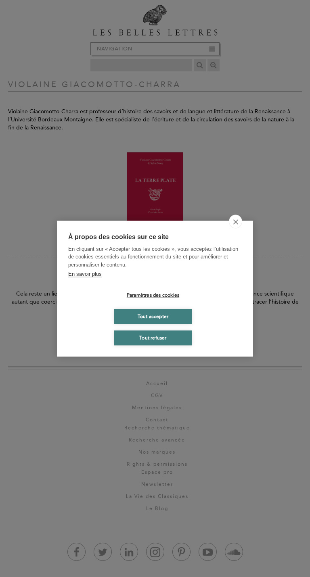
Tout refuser (152, 338)
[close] (235, 221)
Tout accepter (153, 316)
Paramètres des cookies (153, 295)
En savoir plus (85, 274)
